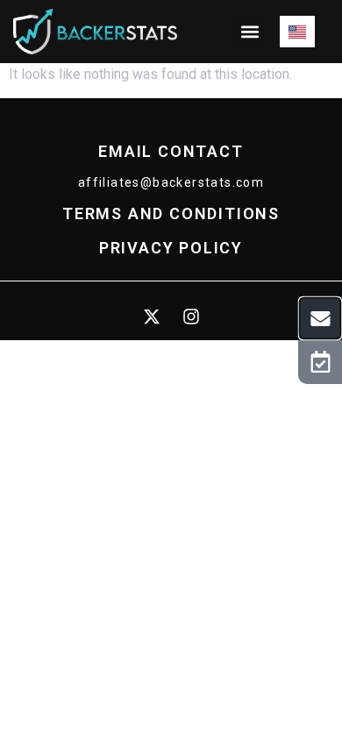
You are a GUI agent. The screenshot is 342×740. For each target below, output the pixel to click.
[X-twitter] (151, 316)
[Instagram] (191, 316)
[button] (250, 32)
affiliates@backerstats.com (171, 182)
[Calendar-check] (320, 362)
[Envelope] (320, 318)
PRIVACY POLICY (171, 247)
